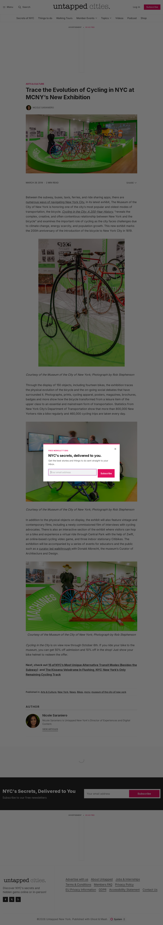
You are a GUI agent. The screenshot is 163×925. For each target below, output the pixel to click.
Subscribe (106, 473)
